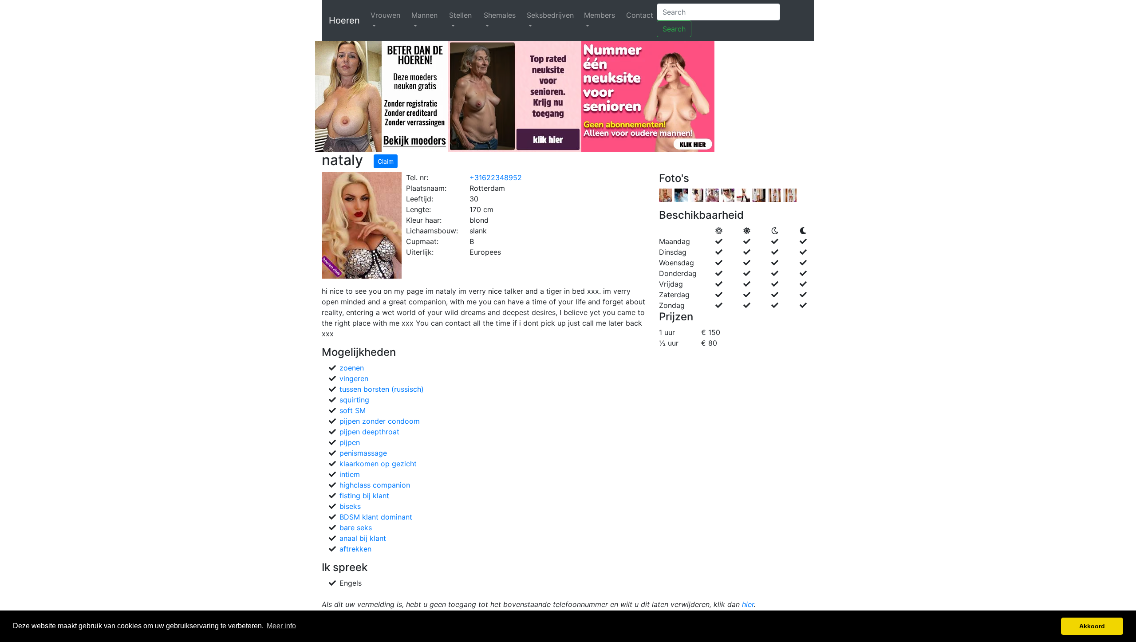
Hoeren (344, 20)
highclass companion (374, 485)
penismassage (363, 453)
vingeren (353, 378)
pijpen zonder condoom (379, 421)
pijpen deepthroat (369, 431)
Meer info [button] (281, 626)
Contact (639, 15)
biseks (350, 506)
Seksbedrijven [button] (550, 15)
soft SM (352, 410)
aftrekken (355, 548)
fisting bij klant (364, 495)
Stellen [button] (460, 15)
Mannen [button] (424, 15)
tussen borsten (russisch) (381, 389)
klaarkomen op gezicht (378, 463)
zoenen (351, 367)
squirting (354, 399)
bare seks (355, 527)
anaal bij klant (362, 538)
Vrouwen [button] (385, 15)
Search (674, 28)
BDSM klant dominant (375, 516)
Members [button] (599, 15)
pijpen (349, 442)
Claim (386, 161)
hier (748, 604)
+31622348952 (495, 177)
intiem (349, 474)
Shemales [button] (500, 15)
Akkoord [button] (1092, 626)
